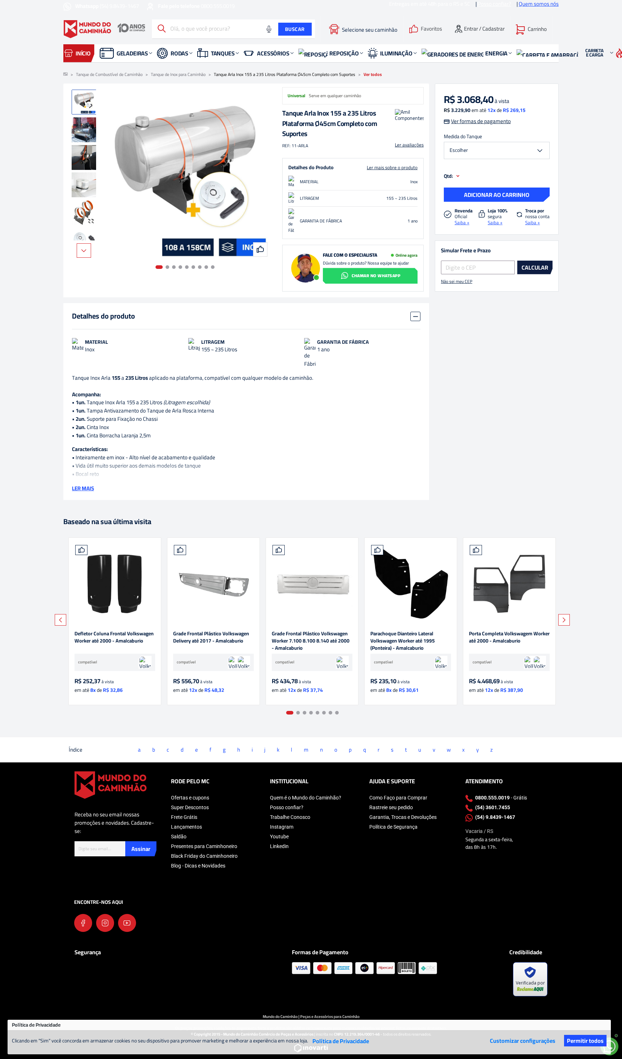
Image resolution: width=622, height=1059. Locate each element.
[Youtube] (127, 923)
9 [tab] (213, 267)
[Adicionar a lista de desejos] (81, 550)
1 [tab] (159, 267)
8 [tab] (206, 267)
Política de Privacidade (340, 1041)
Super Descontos (190, 807)
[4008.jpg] (115, 584)
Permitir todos (585, 1040)
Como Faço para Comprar (398, 798)
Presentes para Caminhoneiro (204, 846)
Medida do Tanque (463, 136)
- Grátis (501, 798)
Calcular (535, 267)
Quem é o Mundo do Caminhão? (305, 798)
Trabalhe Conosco (290, 817)
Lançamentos (186, 827)
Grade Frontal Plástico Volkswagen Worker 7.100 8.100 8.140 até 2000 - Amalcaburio (311, 641)
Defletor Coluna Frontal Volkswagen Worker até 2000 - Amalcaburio (114, 637)
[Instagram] (105, 923)
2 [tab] (167, 267)
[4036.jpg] (509, 584)
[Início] (65, 74)
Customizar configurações (522, 1040)
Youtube (279, 836)
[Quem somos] (111, 784)
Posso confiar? (286, 807)
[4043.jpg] (312, 584)
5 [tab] (187, 267)
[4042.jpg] (410, 584)
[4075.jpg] (213, 584)
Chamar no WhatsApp (376, 275)
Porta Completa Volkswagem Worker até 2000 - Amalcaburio (509, 637)
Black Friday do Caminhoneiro (204, 856)
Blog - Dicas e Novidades (198, 866)
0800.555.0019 (196, 6)
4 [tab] (180, 267)
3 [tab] (174, 267)
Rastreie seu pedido (391, 807)
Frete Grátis (184, 817)
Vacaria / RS (479, 831)
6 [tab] (193, 267)
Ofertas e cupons (190, 798)
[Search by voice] (268, 29)
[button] (531, 29)
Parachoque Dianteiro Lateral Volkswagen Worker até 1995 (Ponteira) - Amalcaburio (402, 641)
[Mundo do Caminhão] (104, 29)
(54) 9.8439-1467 (107, 6)
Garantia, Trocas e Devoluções (403, 817)
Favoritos (431, 29)
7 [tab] (200, 267)
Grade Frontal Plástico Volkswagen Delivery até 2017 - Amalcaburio (211, 637)
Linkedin (279, 846)
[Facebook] (83, 923)
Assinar (140, 848)
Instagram (281, 827)
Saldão (178, 836)
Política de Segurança (393, 827)
